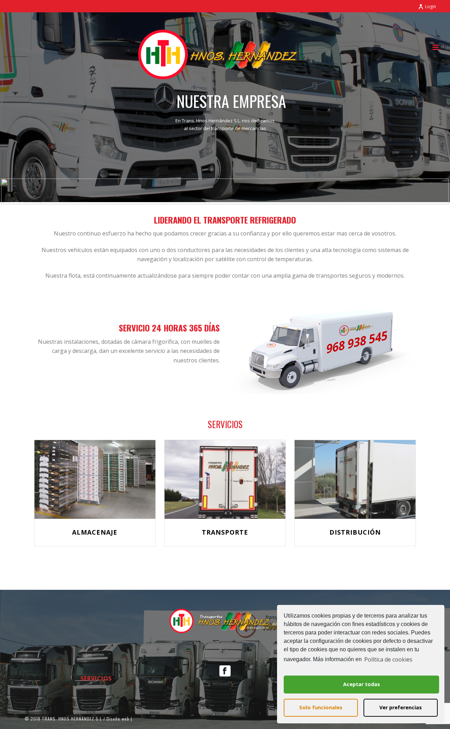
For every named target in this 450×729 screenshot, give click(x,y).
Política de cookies (388, 659)
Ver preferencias (400, 707)
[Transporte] (225, 479)
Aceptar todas (361, 684)
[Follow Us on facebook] (225, 671)
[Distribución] (355, 479)
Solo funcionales (320, 707)
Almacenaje (94, 532)
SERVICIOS (96, 678)
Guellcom (144, 719)
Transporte (225, 532)
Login (430, 6)
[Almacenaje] (94, 479)
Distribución (355, 532)
